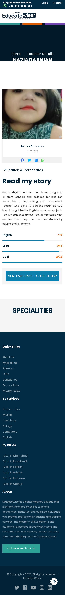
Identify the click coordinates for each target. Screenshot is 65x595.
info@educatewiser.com (16, 2)
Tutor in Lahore (12, 472)
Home (16, 53)
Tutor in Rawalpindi (15, 461)
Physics (7, 415)
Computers (9, 431)
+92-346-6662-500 (20, 6)
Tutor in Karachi (12, 467)
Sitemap (8, 368)
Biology (7, 426)
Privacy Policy (11, 391)
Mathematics (11, 409)
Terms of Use (10, 385)
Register (57, 2)
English (7, 437)
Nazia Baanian (32, 146)
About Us (8, 357)
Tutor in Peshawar (14, 478)
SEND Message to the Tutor (32, 276)
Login (45, 2)
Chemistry (9, 420)
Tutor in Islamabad (15, 455)
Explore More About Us (21, 548)
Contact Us (9, 379)
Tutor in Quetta (12, 484)
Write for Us (10, 362)
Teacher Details (40, 53)
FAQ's (6, 374)
